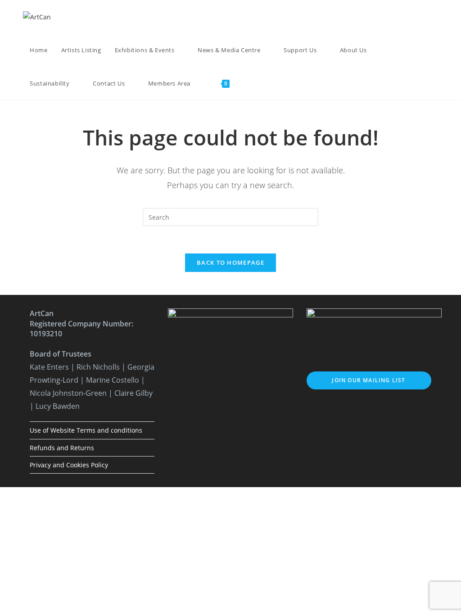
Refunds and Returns (62, 447)
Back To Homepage (230, 262)
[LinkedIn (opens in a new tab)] (423, 17)
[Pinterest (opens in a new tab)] (399, 17)
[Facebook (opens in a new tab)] (387, 17)
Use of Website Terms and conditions (86, 430)
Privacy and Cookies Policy (69, 465)
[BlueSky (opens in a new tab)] (435, 17)
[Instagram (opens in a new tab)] (411, 17)
